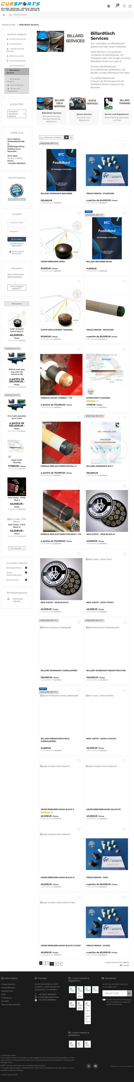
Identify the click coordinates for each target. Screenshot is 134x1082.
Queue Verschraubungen (16, 574)
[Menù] (4, 15)
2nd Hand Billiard (17, 66)
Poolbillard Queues (17, 39)
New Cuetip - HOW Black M (16, 526)
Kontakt (5, 1001)
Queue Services (16, 85)
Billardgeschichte (16, 568)
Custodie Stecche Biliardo (15, 50)
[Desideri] (124, 6)
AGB (3, 994)
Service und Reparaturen (13, 90)
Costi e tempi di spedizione (44, 1068)
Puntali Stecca (15, 44)
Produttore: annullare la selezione (13, 113)
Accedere (18, 239)
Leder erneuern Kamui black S (17, 330)
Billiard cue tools (16, 56)
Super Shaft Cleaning (17, 461)
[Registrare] (116, 6)
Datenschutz (7, 991)
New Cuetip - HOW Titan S (16, 499)
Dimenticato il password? (16, 244)
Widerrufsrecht (8, 984)
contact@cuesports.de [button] (48, 997)
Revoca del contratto (10, 1004)
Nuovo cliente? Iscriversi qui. (18, 252)
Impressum (6, 998)
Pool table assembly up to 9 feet (17, 417)
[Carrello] (130, 6)
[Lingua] (108, 6)
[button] (66, 137)
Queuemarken (16, 580)
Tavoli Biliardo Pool (17, 61)
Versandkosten (8, 987)
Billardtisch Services (13, 71)
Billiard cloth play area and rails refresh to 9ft (17, 371)
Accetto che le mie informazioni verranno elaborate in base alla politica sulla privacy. (118, 1002)
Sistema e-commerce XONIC (122, 1066)
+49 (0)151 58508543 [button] (47, 994)
